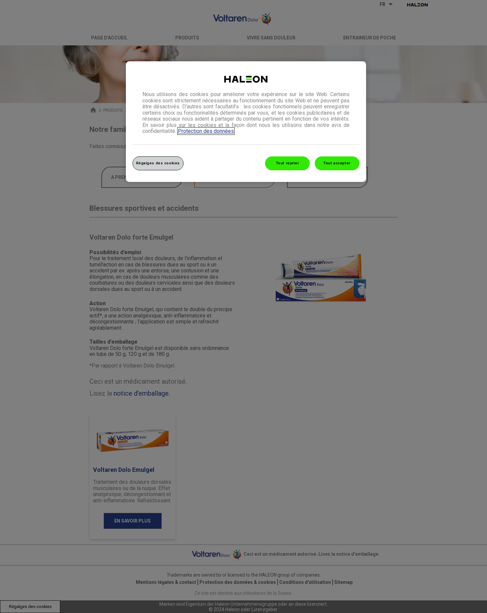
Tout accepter (336, 163)
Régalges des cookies (158, 163)
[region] (246, 121)
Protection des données (206, 131)
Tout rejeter (287, 163)
